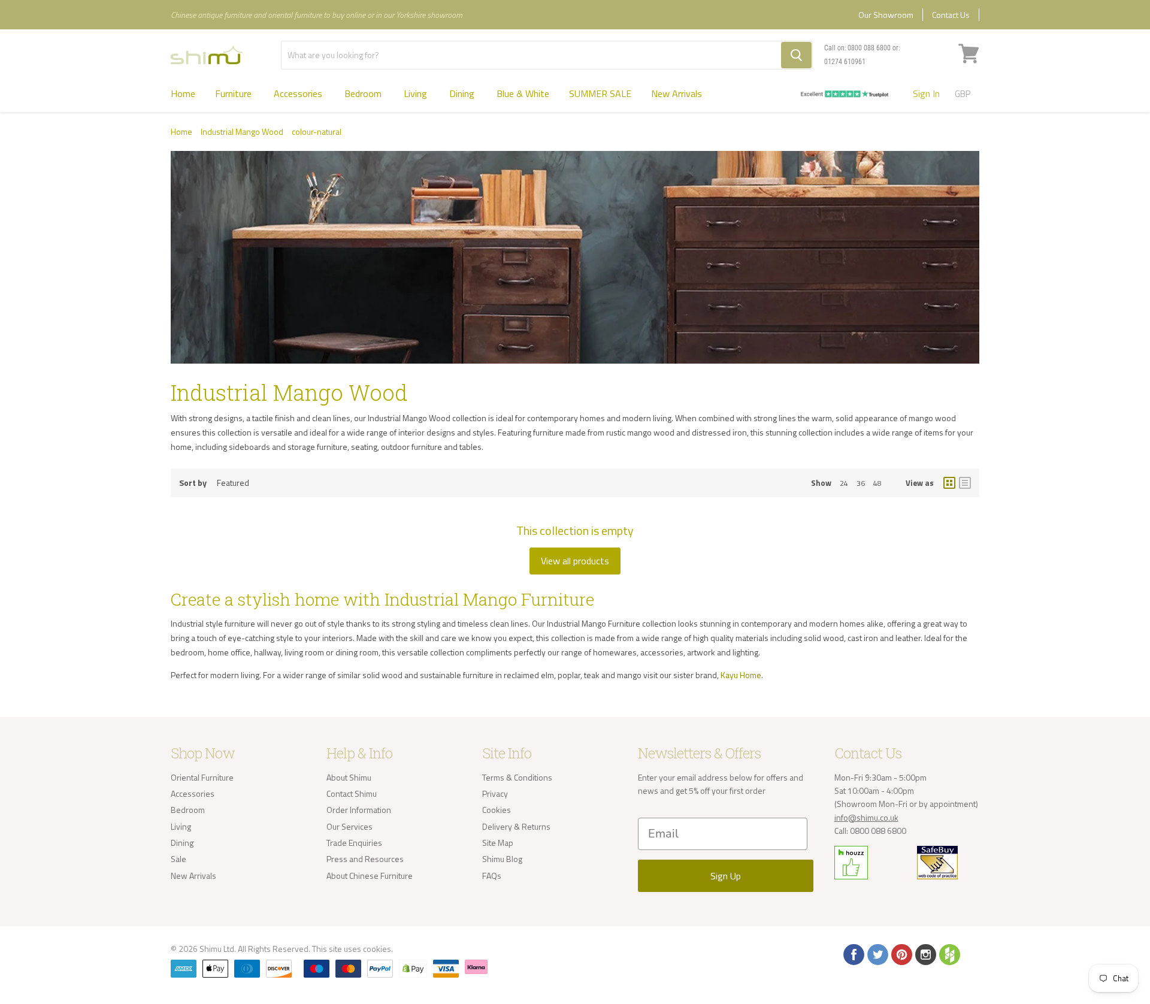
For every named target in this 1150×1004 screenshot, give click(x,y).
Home (183, 93)
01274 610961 (844, 62)
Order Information (358, 809)
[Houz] (949, 954)
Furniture (234, 93)
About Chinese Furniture (369, 875)
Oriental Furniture (202, 777)
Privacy (495, 793)
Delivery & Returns (516, 826)
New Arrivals (676, 93)
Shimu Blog (502, 858)
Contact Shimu (351, 793)
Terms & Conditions (517, 777)
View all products (575, 561)
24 (844, 483)
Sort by (193, 483)
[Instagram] (925, 954)
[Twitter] (877, 954)
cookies (377, 948)
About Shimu (348, 777)
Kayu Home (741, 675)
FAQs (491, 875)
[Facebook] (853, 954)
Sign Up (725, 876)
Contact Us (951, 14)
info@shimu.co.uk (866, 817)
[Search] (796, 55)
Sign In (926, 93)
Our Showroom (885, 14)
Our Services (349, 826)
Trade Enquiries (354, 842)
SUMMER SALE (600, 93)
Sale (178, 858)
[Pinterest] (901, 954)
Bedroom (364, 93)
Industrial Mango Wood (242, 132)
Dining (463, 93)
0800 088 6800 (869, 48)
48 (877, 483)
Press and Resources (365, 858)
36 (861, 483)
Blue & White (523, 93)
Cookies (496, 809)
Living (416, 93)
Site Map (497, 842)
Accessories (299, 93)
